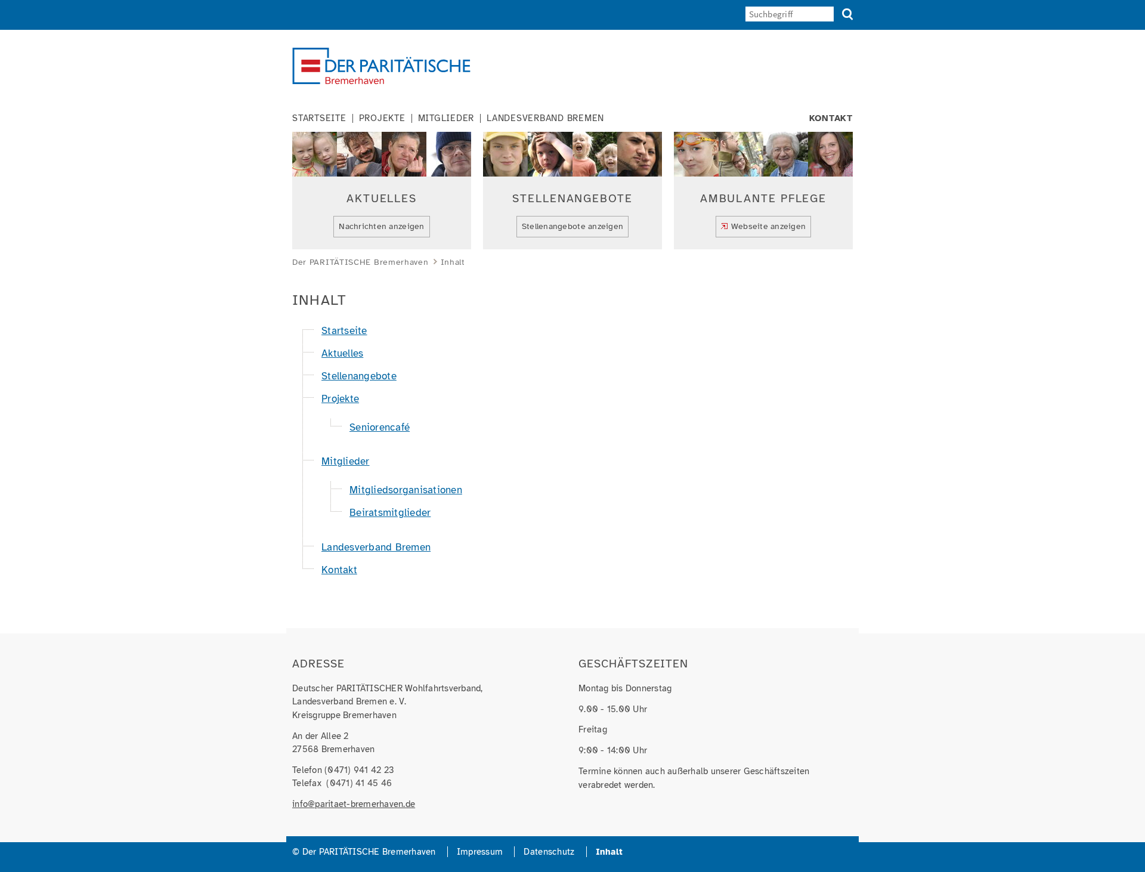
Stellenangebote (359, 376)
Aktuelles (342, 353)
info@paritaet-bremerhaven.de (353, 804)
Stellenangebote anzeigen (572, 226)
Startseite (319, 118)
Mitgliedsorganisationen (405, 490)
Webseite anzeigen (768, 226)
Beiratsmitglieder (390, 512)
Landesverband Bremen (545, 118)
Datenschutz (549, 851)
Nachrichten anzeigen (381, 226)
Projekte (382, 118)
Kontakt (831, 118)
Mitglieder (446, 118)
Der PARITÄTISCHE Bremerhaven (360, 262)
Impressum (480, 851)
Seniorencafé (379, 427)
